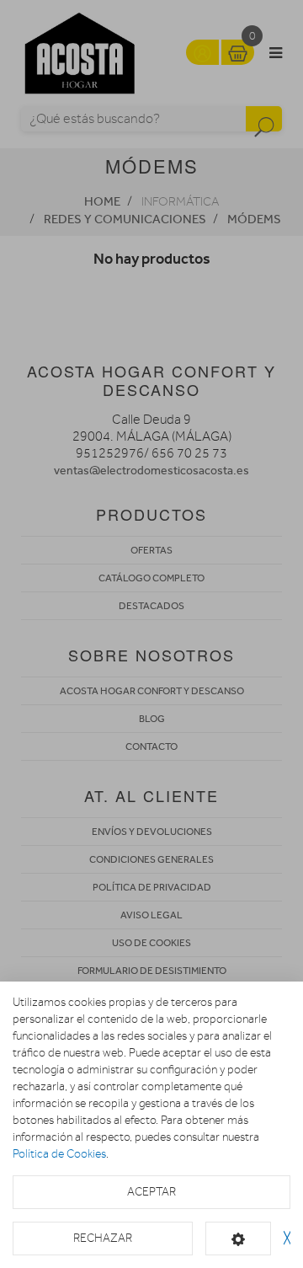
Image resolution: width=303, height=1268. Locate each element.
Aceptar (151, 1192)
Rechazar (102, 1238)
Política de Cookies (59, 1154)
